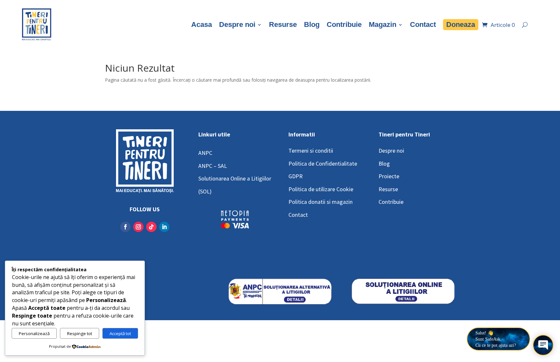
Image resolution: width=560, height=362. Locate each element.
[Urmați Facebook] (125, 227)
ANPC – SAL (212, 165)
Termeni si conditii (310, 150)
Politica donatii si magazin (320, 201)
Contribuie (344, 24)
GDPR (295, 176)
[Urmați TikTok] (151, 227)
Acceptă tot (120, 333)
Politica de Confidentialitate (322, 163)
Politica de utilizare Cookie (320, 189)
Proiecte (389, 176)
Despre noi (237, 24)
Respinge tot (79, 333)
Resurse (283, 24)
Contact (423, 24)
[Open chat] (543, 345)
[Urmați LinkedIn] (164, 227)
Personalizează (34, 333)
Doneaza (460, 24)
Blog (312, 24)
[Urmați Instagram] (138, 227)
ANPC (205, 153)
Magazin (382, 24)
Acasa (201, 24)
